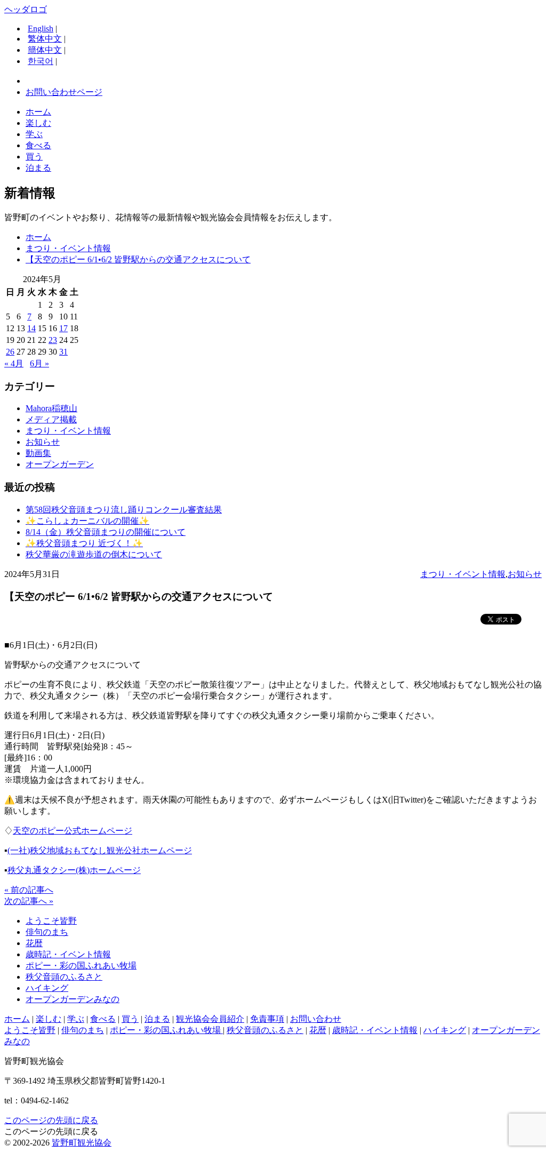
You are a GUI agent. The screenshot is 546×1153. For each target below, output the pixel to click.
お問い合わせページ (64, 92)
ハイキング (47, 987)
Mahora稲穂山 (51, 408)
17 (63, 328)
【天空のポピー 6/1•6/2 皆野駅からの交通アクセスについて (138, 259)
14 (31, 328)
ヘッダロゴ (25, 9)
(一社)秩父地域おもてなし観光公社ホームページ (99, 850)
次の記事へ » (28, 901)
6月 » (39, 363)
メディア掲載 (51, 419)
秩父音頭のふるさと (64, 976)
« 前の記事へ (28, 889)
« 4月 (13, 363)
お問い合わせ (315, 1018)
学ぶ (34, 134)
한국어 (40, 61)
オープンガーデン (60, 464)
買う (34, 156)
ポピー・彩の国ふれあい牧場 (81, 965)
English (40, 28)
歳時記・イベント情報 (68, 954)
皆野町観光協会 (81, 1142)
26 (10, 351)
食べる (38, 145)
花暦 (34, 943)
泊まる (38, 167)
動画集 (38, 453)
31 (63, 351)
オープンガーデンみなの (72, 999)
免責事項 (267, 1018)
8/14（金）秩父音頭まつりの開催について (106, 532)
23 (53, 340)
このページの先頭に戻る (51, 1120)
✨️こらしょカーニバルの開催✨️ (87, 520)
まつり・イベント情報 (68, 248)
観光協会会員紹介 (210, 1018)
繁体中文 (45, 38)
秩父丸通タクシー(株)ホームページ (74, 870)
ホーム (38, 111)
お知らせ (43, 441)
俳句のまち (47, 931)
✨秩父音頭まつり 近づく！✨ (84, 543)
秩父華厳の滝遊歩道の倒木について (94, 554)
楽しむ (38, 122)
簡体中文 (45, 49)
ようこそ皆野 (51, 920)
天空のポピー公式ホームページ (72, 830)
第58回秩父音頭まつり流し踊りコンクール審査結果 (124, 509)
